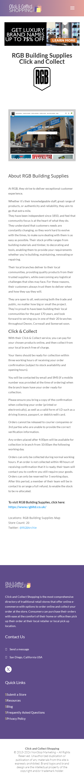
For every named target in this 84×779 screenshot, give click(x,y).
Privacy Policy (16, 718)
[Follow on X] (8, 669)
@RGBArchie (28, 528)
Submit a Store (16, 694)
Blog (10, 706)
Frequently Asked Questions (26, 712)
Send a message (19, 649)
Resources (14, 700)
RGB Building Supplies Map (41, 518)
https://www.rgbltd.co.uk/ (27, 507)
